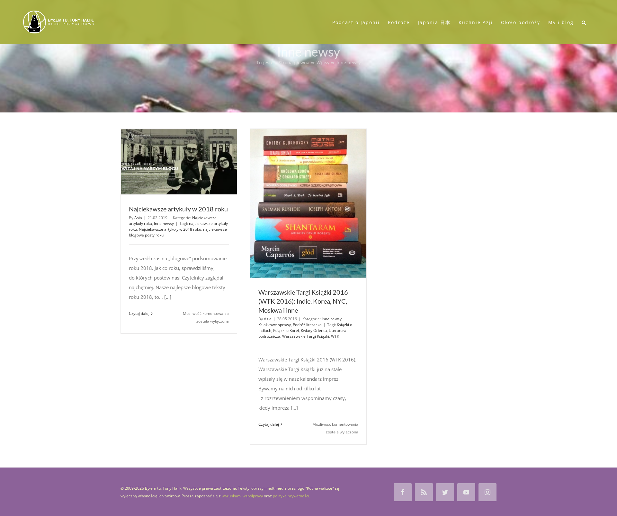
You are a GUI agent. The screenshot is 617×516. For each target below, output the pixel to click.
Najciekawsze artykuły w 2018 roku (178, 209)
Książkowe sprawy (274, 324)
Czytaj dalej (139, 313)
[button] (584, 22)
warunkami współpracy (242, 496)
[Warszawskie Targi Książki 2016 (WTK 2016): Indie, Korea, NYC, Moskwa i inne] (308, 203)
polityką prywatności (291, 496)
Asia (138, 217)
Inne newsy (164, 223)
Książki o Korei (286, 330)
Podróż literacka (307, 324)
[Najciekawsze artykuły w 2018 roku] (179, 161)
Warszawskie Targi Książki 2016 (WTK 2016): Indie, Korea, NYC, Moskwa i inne (303, 301)
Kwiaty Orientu (314, 330)
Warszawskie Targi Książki (305, 336)
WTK (335, 336)
